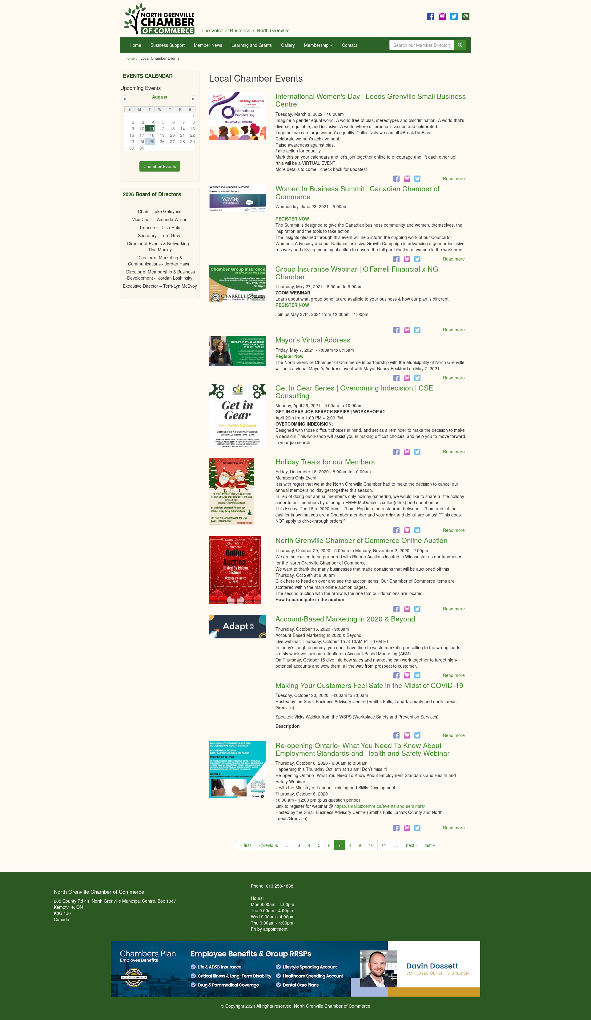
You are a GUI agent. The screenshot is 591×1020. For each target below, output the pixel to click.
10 (371, 845)
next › (411, 845)
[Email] (465, 15)
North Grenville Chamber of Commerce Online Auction (361, 540)
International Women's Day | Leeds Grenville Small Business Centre (370, 100)
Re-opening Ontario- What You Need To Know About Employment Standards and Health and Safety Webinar (362, 749)
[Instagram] (442, 15)
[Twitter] (454, 15)
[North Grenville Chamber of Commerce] (159, 18)
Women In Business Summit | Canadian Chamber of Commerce (357, 192)
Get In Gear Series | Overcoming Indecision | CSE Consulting (354, 391)
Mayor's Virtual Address (313, 339)
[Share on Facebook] (396, 178)
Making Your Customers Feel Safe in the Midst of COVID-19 (369, 685)
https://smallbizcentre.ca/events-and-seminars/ (379, 806)
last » (430, 845)
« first (245, 845)
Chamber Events (159, 166)
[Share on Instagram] (407, 178)
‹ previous (268, 845)
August (159, 97)
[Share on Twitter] (417, 178)
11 (383, 845)
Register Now (289, 356)
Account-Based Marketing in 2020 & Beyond (345, 618)
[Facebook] (430, 15)
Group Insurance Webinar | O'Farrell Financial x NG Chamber (356, 272)
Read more (454, 178)
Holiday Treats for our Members (325, 461)
